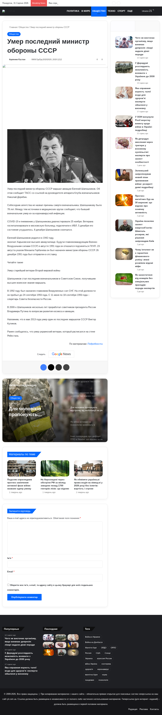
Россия (88, 653)
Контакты (154, 709)
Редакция (132, 709)
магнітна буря (91, 675)
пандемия (89, 680)
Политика (73, 11)
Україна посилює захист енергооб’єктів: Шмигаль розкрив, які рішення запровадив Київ (144, 231)
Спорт (121, 11)
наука (104, 675)
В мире (85, 11)
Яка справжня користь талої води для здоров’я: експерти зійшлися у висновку (86, 3)
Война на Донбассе (94, 642)
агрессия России (104, 658)
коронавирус (103, 669)
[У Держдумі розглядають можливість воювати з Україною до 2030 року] (124, 67)
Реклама (144, 709)
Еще (130, 11)
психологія (103, 680)
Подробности (95, 343)
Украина (89, 658)
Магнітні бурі (91, 648)
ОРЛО (113, 648)
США (98, 653)
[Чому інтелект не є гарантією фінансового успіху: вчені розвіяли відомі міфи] (124, 254)
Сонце (108, 653)
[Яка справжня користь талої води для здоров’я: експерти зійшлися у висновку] (124, 93)
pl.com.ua (11, 699)
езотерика (106, 664)
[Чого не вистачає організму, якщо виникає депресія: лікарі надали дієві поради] (124, 42)
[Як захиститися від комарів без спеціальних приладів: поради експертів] (124, 279)
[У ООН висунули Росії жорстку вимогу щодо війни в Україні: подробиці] (124, 121)
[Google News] (61, 354)
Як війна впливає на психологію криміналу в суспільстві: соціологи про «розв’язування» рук (35, 411)
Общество (99, 11)
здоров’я (89, 669)
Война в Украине (92, 637)
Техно (111, 11)
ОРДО (103, 648)
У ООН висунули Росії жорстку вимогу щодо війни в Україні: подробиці (144, 123)
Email (10, 571)
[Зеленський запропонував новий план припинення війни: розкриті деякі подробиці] (124, 175)
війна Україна (91, 664)
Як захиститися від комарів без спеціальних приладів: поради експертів (145, 281)
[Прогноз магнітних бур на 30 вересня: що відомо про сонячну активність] (124, 200)
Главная (13, 27)
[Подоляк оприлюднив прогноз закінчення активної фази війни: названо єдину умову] (21, 468)
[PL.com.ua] (8, 11)
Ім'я (10, 558)
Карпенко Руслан (17, 59)
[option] (55, 410)
